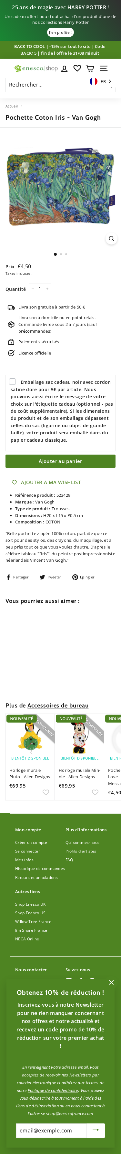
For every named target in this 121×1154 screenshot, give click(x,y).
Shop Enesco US (30, 913)
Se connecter (27, 851)
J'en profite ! (60, 32)
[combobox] (101, 82)
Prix (10, 266)
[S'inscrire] (96, 1130)
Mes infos (24, 860)
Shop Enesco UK (30, 904)
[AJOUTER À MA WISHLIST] (45, 681)
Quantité (15, 289)
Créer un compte (31, 842)
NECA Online (27, 939)
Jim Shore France (31, 930)
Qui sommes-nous (83, 842)
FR (103, 81)
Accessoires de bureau (57, 705)
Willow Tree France (33, 921)
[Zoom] (111, 239)
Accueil (11, 106)
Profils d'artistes (81, 851)
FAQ (69, 860)
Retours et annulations (36, 877)
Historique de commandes (40, 868)
